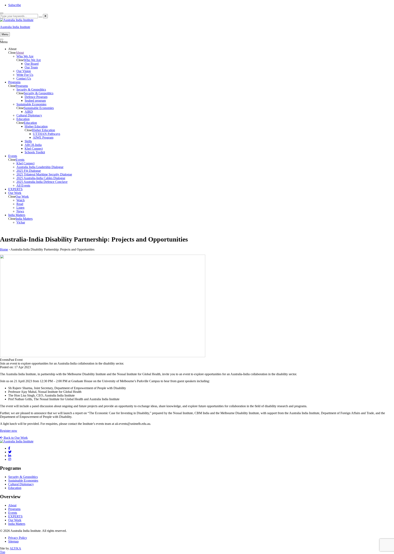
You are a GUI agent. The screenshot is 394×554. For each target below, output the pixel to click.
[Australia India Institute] (9, 448)
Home (4, 249)
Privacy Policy (17, 537)
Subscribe (14, 5)
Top (2, 552)
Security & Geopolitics (38, 93)
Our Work (22, 196)
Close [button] (12, 52)
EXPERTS (15, 516)
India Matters (16, 524)
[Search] (40, 17)
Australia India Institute (15, 27)
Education (30, 122)
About (20, 52)
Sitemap (13, 541)
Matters (24, 218)
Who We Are (32, 60)
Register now (8, 430)
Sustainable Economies (39, 108)
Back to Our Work (15, 437)
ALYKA (15, 548)
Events (20, 159)
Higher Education (43, 130)
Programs (22, 86)
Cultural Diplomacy (21, 484)
